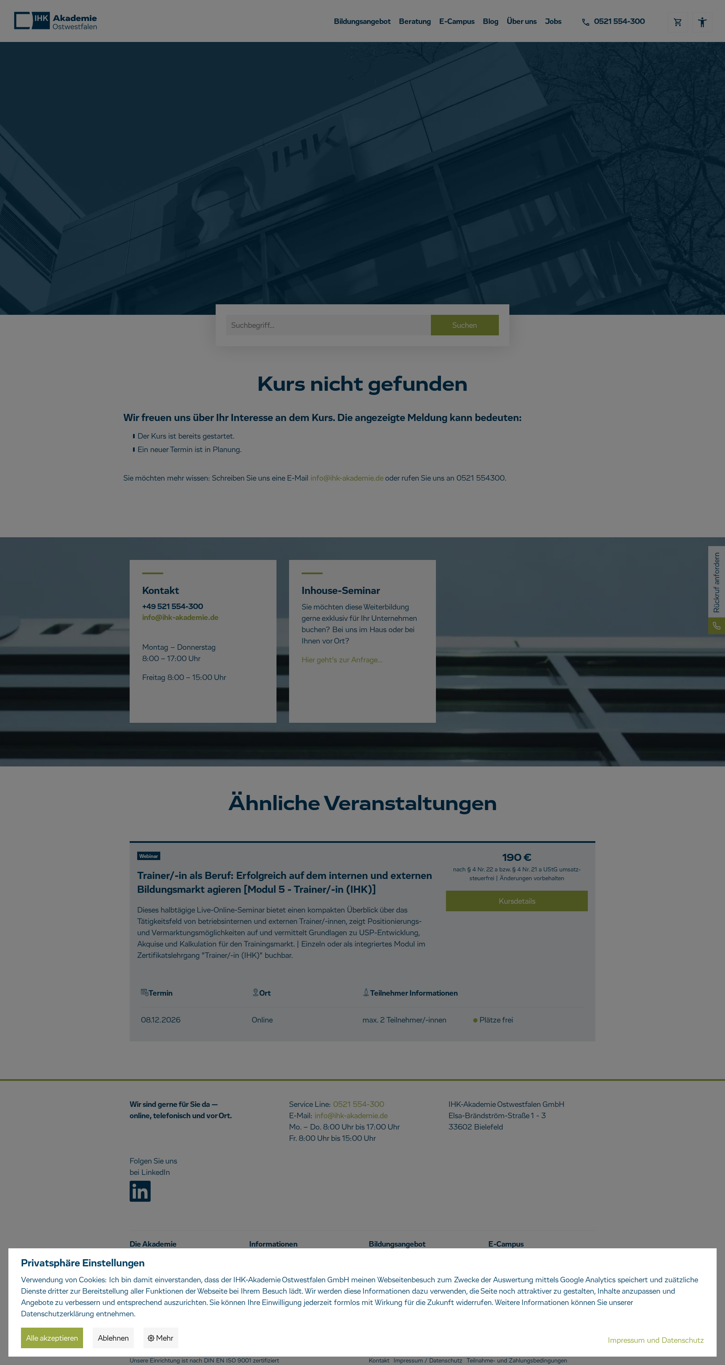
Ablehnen (113, 1338)
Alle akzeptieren (52, 1338)
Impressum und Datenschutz (656, 1340)
